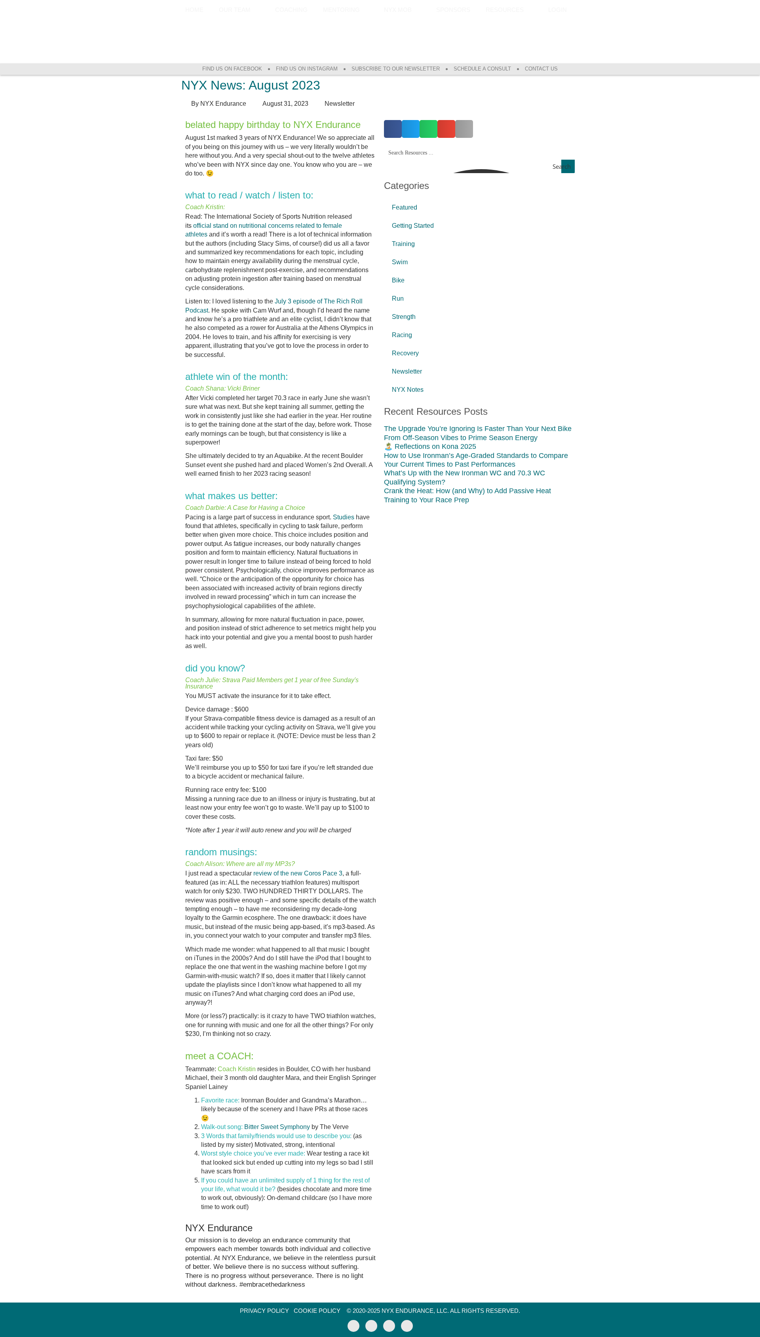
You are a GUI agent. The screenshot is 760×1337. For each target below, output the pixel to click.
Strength (404, 316)
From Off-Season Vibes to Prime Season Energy (461, 438)
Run (398, 298)
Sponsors (453, 9)
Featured (404, 207)
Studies (343, 517)
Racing (402, 335)
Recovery (405, 353)
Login (557, 9)
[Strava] (389, 1326)
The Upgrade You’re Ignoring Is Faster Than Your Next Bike (478, 429)
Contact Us (541, 69)
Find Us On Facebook (232, 69)
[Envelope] (407, 1326)
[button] (393, 129)
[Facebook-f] (353, 1326)
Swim (400, 262)
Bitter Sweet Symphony (277, 1126)
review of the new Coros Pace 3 (297, 873)
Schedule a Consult (482, 69)
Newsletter (407, 371)
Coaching (291, 9)
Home (194, 9)
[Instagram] (371, 1326)
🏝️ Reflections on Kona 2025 (430, 446)
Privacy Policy (264, 1310)
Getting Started (413, 225)
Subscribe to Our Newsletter (396, 69)
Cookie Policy (317, 1310)
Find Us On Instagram (307, 69)
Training (403, 243)
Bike (398, 280)
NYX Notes (408, 389)
